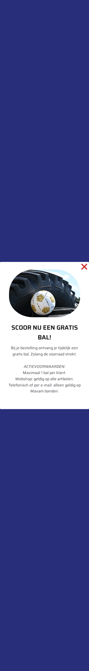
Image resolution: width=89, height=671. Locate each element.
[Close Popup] (84, 267)
